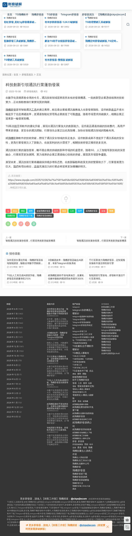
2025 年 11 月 (13, 351)
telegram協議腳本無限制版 (83, 317)
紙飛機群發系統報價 (81, 429)
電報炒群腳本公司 (79, 392)
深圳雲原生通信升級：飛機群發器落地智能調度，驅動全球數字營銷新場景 (25, 262)
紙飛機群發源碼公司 (82, 424)
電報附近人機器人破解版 (82, 396)
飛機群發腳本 (107, 318)
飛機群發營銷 (107, 321)
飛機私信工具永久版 (81, 460)
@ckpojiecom (79, 498)
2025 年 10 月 (13, 356)
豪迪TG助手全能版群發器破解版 (61, 41)
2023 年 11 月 (13, 412)
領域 (85, 447)
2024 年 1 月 (12, 402)
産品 (113, 109)
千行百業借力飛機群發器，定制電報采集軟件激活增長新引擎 (107, 262)
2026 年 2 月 (12, 337)
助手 (16, 126)
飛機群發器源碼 (79, 477)
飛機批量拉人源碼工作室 (82, 452)
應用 (85, 383)
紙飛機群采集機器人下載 (82, 432)
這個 (36, 166)
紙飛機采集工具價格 (80, 435)
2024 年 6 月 (12, 388)
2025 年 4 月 (12, 370)
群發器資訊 (88, 14)
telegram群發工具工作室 (82, 334)
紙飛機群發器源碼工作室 (82, 419)
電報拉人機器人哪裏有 (81, 389)
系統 (79, 401)
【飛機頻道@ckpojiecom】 (112, 14)
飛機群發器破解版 (44, 215)
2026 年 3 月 (12, 332)
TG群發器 (52, 14)
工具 (34, 109)
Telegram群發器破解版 (81, 322)
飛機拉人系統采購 (80, 457)
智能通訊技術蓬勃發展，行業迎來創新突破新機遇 (30, 240)
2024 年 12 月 (13, 374)
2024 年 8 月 (12, 379)
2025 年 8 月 (12, 365)
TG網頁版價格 (78, 359)
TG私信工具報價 (78, 356)
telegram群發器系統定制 (82, 326)
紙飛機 (85, 401)
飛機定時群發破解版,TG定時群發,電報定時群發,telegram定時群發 (102, 41)
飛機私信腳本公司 (80, 463)
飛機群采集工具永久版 (81, 486)
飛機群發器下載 (26, 215)
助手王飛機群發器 (80, 380)
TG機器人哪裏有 (80, 353)
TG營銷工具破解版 (14, 59)
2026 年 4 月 (12, 328)
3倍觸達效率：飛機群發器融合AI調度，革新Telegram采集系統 (65, 262)
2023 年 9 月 (12, 416)
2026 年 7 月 (12, 313)
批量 (90, 383)
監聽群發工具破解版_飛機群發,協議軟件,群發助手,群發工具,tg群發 (21, 41)
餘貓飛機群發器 (43, 211)
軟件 (91, 444)
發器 (64, 211)
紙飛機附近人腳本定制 (81, 438)
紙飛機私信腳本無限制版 (83, 413)
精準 (74, 401)
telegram (76, 307)
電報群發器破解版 (109, 333)
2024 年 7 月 (12, 384)
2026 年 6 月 (12, 318)
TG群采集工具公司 (79, 368)
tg (8, 211)
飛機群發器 (38, 14)
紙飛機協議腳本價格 (80, 404)
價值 (77, 114)
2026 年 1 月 (12, 342)
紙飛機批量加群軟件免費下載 (82, 408)
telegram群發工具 (79, 331)
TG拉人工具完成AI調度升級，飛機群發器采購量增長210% (24, 277)
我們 (16, 166)
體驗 (84, 374)
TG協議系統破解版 (79, 343)
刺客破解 (12, 5)
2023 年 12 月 (13, 407)
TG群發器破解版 (78, 362)
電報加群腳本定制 (85, 386)
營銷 (86, 444)
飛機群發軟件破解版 (110, 336)
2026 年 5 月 (12, 323)
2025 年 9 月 (12, 360)
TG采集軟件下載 (80, 370)
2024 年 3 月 (12, 393)
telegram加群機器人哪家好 (82, 312)
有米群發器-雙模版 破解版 (59, 59)
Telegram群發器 (70, 14)
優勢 (103, 154)
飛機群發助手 (107, 315)
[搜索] (128, 24)
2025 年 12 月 (13, 346)
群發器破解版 (77, 444)
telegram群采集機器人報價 (83, 337)
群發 (74, 441)
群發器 (81, 441)
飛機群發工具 (77, 483)
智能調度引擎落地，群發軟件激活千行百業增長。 (107, 277)
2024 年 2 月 (12, 398)
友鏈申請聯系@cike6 (110, 353)
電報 (74, 386)
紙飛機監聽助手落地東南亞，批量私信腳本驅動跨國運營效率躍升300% (66, 277)
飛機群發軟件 (107, 312)
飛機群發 (11, 109)
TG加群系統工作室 (83, 340)
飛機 (10, 138)
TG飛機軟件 (21, 14)
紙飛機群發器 (91, 211)
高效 (74, 489)
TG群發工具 (77, 365)
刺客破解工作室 (108, 307)
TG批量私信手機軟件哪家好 (83, 348)
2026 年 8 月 (12, 309)
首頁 (9, 14)
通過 (79, 447)
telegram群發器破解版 (111, 330)
